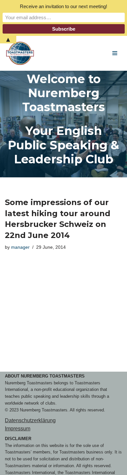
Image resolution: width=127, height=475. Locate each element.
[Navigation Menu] (114, 53)
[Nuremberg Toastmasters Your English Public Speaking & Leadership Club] (21, 53)
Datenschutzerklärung (30, 420)
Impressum (17, 428)
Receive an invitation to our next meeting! (63, 6)
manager (20, 247)
